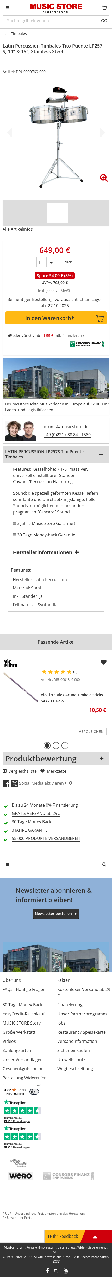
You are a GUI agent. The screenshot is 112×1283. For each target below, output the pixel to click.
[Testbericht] (57, 213)
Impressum (47, 1247)
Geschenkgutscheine (23, 1069)
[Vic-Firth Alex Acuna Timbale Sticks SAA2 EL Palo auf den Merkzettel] (104, 662)
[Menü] (38, 1087)
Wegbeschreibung (75, 1069)
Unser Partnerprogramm (82, 1014)
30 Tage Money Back (22, 1005)
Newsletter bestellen (53, 913)
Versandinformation (77, 1041)
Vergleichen (91, 731)
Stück (67, 260)
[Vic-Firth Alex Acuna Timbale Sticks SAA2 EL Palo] (21, 687)
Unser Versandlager (22, 1059)
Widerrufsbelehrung (92, 1247)
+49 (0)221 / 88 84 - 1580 (67, 434)
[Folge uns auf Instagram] (56, 1271)
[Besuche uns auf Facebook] (47, 1271)
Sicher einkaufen (73, 1050)
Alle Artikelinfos (18, 229)
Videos (9, 1041)
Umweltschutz (71, 1059)
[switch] (34, 1092)
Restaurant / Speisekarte (81, 1032)
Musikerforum (14, 1247)
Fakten (63, 980)
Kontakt (31, 1247)
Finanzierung (70, 1005)
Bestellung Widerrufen (25, 1078)
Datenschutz (66, 1247)
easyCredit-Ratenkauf (24, 1014)
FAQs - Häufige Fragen (24, 989)
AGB (56, 1252)
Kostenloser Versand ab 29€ (83, 992)
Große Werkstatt (19, 1032)
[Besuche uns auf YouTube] (66, 1271)
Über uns (12, 980)
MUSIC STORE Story (22, 1023)
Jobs (61, 1023)
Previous (10, 132)
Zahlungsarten (17, 1050)
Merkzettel (57, 771)
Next (101, 132)
